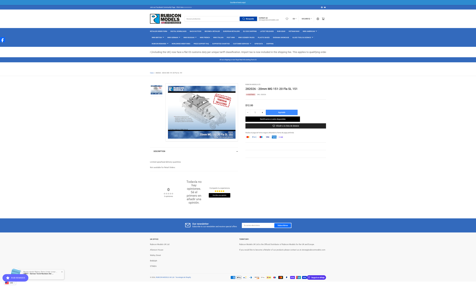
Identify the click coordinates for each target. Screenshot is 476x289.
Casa (152, 73)
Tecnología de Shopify (183, 277)
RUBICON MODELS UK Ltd (165, 277)
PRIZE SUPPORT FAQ (201, 44)
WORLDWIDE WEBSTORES (181, 44)
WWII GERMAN (172, 37)
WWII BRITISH (157, 37)
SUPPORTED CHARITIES (221, 44)
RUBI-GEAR (281, 31)
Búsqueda (250, 19)
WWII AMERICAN (309, 31)
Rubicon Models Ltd (252, 84)
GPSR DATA (258, 44)
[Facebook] (2, 39)
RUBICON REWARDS (159, 44)
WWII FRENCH (205, 37)
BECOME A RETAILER (212, 31)
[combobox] (221, 18)
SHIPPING (270, 44)
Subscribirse (283, 225)
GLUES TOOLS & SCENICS (301, 37)
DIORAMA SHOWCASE (281, 37)
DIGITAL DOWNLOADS (178, 31)
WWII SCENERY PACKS (246, 37)
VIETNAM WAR (294, 31)
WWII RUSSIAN (188, 37)
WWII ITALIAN (218, 37)
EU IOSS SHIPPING (250, 31)
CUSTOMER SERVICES (241, 44)
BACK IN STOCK (195, 31)
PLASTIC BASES (264, 37)
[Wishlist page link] (287, 19)
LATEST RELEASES (267, 31)
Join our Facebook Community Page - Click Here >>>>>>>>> (171, 7)
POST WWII (231, 37)
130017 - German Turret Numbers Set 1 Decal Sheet (38, 274)
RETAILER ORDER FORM (158, 31)
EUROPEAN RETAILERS (231, 31)
